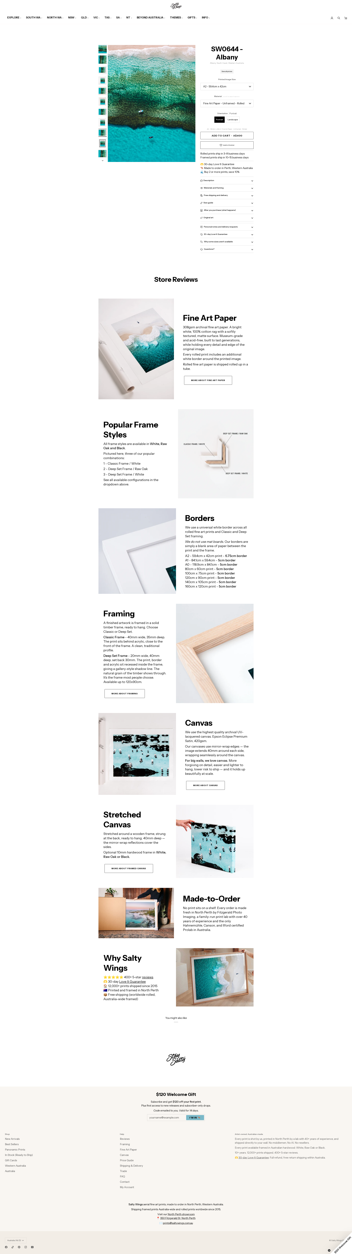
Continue (149, 660)
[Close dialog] (125, 601)
